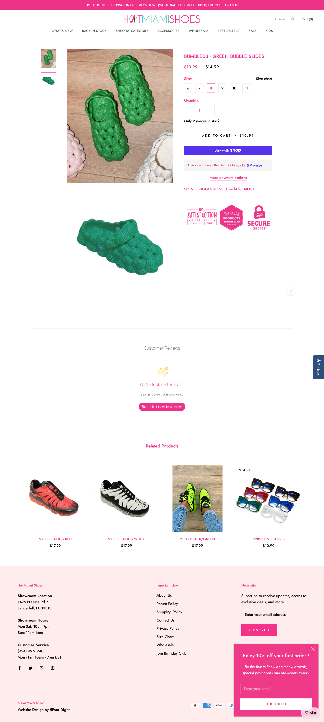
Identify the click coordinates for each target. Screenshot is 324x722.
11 (246, 88)
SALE (252, 31)
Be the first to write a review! (162, 407)
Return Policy (167, 603)
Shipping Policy (169, 611)
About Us (164, 595)
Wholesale (165, 645)
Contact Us (165, 620)
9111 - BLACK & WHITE (126, 539)
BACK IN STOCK (94, 31)
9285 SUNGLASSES (269, 539)
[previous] (14, 502)
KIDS (269, 31)
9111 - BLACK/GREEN (197, 539)
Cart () (307, 19)
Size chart (264, 78)
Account (280, 19)
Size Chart (165, 636)
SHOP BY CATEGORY (132, 31)
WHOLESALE (198, 31)
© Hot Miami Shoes (31, 703)
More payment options (228, 177)
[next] (310, 502)
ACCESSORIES (168, 31)
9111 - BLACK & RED (55, 539)
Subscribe (276, 704)
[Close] (313, 649)
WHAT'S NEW (62, 31)
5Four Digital (60, 709)
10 (234, 88)
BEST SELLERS (228, 31)
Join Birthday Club (171, 653)
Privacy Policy (167, 628)
